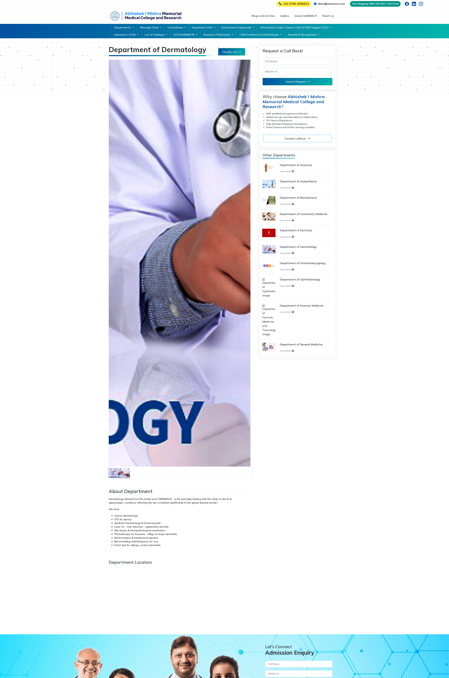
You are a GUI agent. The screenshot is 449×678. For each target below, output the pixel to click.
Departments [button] (123, 27)
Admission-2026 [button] (125, 34)
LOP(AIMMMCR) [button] (184, 34)
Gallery (284, 16)
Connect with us (295, 138)
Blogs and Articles (263, 16)
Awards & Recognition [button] (302, 34)
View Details (286, 171)
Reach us (328, 16)
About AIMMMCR (305, 16)
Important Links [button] (202, 27)
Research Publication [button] (217, 34)
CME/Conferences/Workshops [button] (259, 34)
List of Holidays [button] (155, 34)
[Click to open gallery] (119, 473)
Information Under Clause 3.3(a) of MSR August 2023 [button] (294, 27)
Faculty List (230, 52)
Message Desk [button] (149, 27)
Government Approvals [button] (236, 27)
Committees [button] (175, 27)
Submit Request (296, 81)
